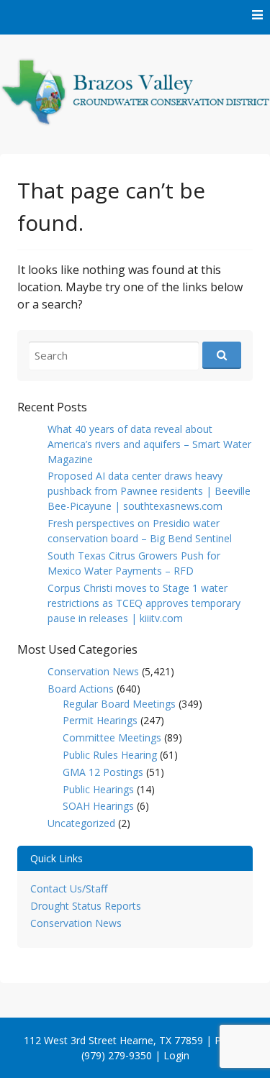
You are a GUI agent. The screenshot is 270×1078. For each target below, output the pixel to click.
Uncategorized (81, 823)
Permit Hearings (100, 720)
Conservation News (93, 671)
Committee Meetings (112, 737)
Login (176, 1055)
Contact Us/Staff (68, 888)
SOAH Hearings (98, 806)
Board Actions (81, 688)
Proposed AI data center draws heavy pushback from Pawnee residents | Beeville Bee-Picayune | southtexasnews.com (149, 491)
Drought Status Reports (85, 906)
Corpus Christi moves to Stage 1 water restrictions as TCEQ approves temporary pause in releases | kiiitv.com (144, 603)
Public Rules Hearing (110, 755)
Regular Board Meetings (119, 704)
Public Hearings (98, 789)
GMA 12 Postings (103, 772)
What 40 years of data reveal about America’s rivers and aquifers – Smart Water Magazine (149, 444)
